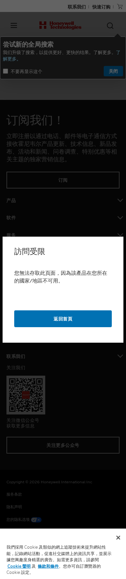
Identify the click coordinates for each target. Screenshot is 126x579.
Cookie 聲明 (19, 566)
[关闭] (118, 538)
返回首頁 (63, 318)
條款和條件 (48, 566)
